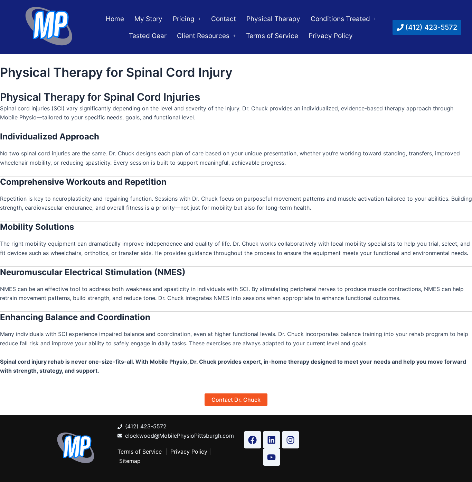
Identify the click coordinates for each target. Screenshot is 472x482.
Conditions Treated (340, 19)
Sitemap (130, 460)
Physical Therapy (273, 19)
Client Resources (203, 36)
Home (115, 19)
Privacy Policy (331, 36)
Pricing (184, 19)
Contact (223, 19)
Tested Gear (148, 36)
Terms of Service (272, 36)
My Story (148, 19)
